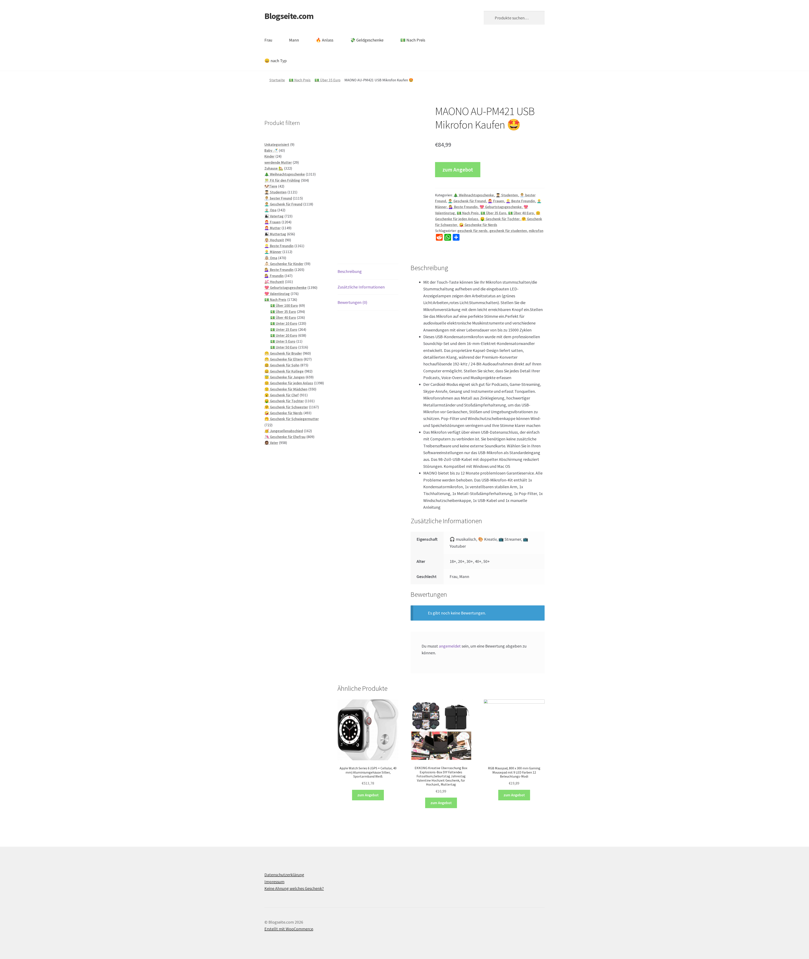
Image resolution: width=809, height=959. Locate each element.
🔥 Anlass (324, 40)
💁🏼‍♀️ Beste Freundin (463, 207)
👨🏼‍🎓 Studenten (507, 195)
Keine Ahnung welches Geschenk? (294, 888)
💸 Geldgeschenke (366, 40)
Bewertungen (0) (352, 302)
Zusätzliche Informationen (361, 287)
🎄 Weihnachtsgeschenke (473, 195)
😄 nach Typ (275, 60)
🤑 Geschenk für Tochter (500, 219)
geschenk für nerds (472, 230)
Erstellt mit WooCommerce (288, 928)
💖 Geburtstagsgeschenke (501, 207)
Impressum (274, 881)
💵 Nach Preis (412, 40)
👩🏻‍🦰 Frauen (496, 201)
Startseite (277, 80)
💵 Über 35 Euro (327, 80)
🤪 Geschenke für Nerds (478, 225)
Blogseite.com (288, 16)
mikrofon (536, 230)
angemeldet (450, 646)
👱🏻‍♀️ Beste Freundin (520, 201)
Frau (268, 40)
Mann (294, 40)
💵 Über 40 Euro (521, 213)
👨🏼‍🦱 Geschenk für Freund (467, 201)
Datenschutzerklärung (284, 874)
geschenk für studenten (508, 230)
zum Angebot (457, 169)
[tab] (368, 271)
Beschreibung (350, 271)
